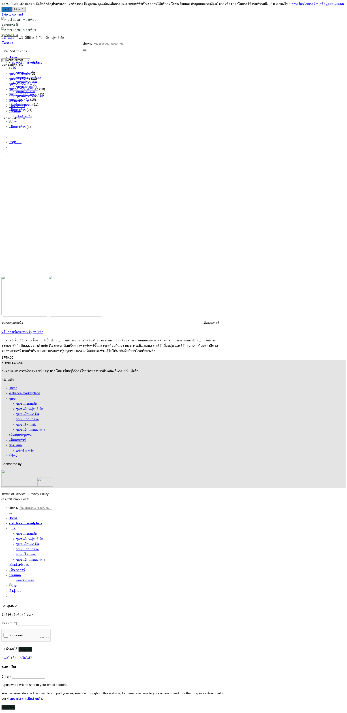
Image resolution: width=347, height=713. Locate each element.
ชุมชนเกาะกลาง (27, 419)
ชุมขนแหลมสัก (19, 73)
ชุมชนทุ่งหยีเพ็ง (19, 78)
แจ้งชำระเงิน (24, 116)
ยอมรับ (6, 9)
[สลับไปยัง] (13, 121)
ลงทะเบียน (8, 707)
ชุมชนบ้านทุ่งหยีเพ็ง (29, 409)
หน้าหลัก (7, 38)
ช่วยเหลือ (15, 445)
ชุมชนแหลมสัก (26, 403)
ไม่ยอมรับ (19, 9)
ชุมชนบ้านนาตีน (20, 84)
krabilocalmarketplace (24, 393)
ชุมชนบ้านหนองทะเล (23, 89)
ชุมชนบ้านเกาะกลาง (23, 94)
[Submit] (84, 50)
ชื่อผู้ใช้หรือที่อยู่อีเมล (17, 615)
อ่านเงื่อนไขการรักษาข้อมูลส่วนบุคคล (317, 4)
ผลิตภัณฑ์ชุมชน (20, 104)
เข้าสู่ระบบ (25, 649)
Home (13, 388)
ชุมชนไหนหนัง (19, 99)
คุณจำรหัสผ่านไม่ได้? (16, 657)
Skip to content (12, 14)
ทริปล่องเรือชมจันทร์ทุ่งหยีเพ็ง (22, 332)
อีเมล (6, 676)
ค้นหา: (87, 43)
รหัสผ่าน (8, 623)
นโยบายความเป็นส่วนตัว (24, 698)
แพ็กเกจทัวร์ (17, 110)
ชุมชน (12, 67)
